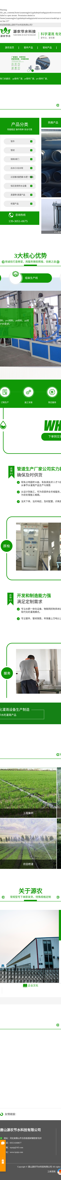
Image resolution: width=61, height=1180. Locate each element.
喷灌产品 (15, 204)
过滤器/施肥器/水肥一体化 (22, 177)
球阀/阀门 (15, 159)
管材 (13, 150)
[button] (28, 70)
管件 (13, 141)
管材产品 (47, 47)
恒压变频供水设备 (19, 186)
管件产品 (28, 47)
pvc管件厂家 (41, 79)
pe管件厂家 (29, 79)
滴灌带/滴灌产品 (18, 195)
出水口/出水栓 (17, 168)
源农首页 (9, 47)
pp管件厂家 (17, 79)
